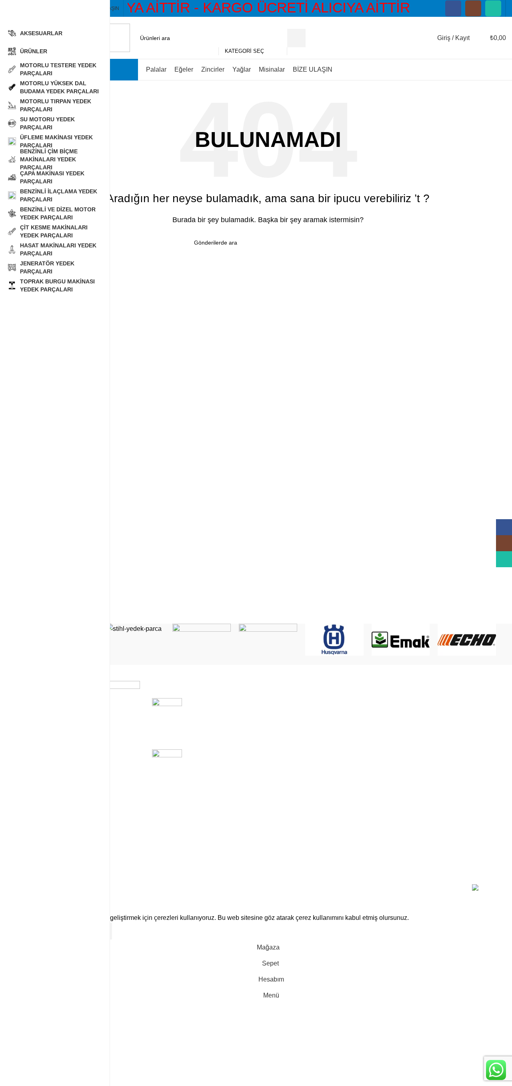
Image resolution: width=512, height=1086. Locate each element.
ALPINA (285, 792)
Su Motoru (369, 840)
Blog (443, 830)
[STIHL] (135, 629)
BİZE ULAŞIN (456, 846)
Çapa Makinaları (378, 747)
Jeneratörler (372, 854)
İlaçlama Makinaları (382, 824)
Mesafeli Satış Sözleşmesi (457, 751)
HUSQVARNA (294, 717)
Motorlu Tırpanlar (379, 732)
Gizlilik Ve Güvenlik (464, 732)
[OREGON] (268, 640)
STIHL (283, 702)
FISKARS (288, 836)
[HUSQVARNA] (334, 640)
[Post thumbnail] (167, 717)
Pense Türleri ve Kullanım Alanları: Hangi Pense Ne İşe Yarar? (225, 711)
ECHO (283, 762)
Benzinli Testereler (381, 717)
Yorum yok (248, 732)
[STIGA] (201, 640)
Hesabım (449, 801)
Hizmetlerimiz (456, 816)
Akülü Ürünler (374, 702)
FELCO (285, 822)
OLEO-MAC (291, 732)
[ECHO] (467, 640)
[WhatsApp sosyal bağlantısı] (493, 8)
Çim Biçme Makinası (384, 762)
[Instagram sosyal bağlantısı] (473, 8)
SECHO (285, 777)
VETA (282, 807)
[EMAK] (401, 640)
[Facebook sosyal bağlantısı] (453, 8)
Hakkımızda (453, 702)
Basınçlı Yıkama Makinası (378, 781)
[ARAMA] (296, 38)
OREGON (288, 747)
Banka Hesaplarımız (465, 717)
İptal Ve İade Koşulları (468, 771)
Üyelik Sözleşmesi (463, 786)
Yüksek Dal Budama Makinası (384, 805)
